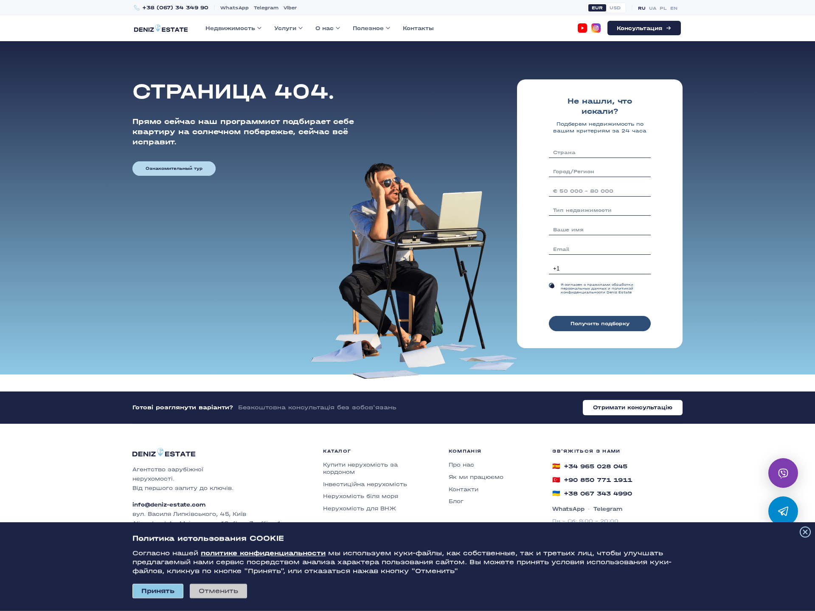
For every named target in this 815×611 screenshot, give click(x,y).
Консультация (639, 28)
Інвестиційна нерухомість (365, 484)
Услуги (285, 28)
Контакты (418, 28)
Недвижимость (230, 28)
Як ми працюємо (476, 477)
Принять (157, 591)
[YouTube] (582, 28)
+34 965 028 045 (589, 466)
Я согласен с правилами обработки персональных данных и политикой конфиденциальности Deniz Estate (597, 288)
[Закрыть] (805, 532)
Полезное (368, 28)
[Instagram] (596, 28)
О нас (324, 28)
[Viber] (783, 473)
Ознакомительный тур (174, 168)
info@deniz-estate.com (168, 504)
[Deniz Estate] (161, 27)
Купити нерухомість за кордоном (360, 468)
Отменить (218, 591)
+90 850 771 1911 (592, 480)
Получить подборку (600, 324)
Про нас (461, 465)
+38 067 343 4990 (592, 493)
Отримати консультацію (632, 407)
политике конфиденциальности (263, 553)
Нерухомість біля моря (360, 496)
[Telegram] (783, 511)
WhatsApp (234, 8)
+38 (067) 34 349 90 (175, 8)
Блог (456, 501)
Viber (290, 8)
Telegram (266, 8)
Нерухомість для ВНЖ (359, 508)
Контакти (463, 489)
